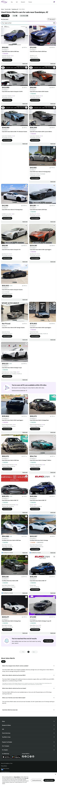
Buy (12, 2)
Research (23, 2)
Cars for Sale (7, 9)
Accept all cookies (49, 780)
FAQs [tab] (3, 661)
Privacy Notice (4, 766)
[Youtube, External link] (28, 757)
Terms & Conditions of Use (6, 763)
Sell (17, 2)
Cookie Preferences (5, 772)
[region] (28, 779)
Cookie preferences (36, 780)
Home (2, 9)
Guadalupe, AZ (15, 9)
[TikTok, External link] (23, 757)
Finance (30, 2)
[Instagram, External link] (31, 757)
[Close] (55, 774)
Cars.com (26, 778)
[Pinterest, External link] (33, 757)
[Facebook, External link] (26, 757)
